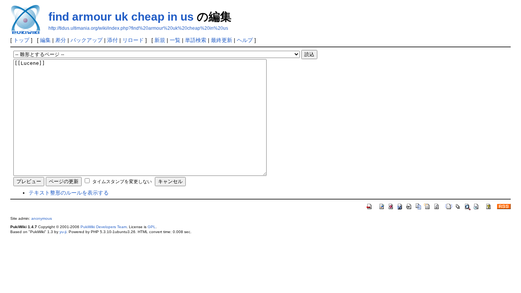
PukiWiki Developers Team (103, 227)
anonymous (41, 218)
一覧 (175, 40)
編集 (45, 40)
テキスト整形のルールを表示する (69, 193)
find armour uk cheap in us (121, 16)
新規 (159, 40)
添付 (112, 40)
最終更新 (221, 40)
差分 (60, 40)
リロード (133, 40)
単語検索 (195, 40)
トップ (21, 40)
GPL (152, 227)
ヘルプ (245, 40)
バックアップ (87, 40)
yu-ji (62, 232)
